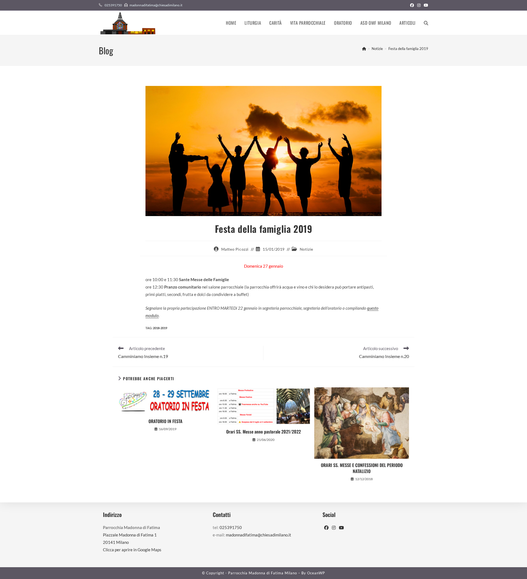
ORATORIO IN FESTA (165, 421)
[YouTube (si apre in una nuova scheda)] (425, 5)
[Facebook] (326, 528)
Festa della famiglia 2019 (408, 48)
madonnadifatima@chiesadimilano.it (156, 5)
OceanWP (316, 573)
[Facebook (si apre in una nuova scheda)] (412, 5)
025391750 (113, 5)
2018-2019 (160, 328)
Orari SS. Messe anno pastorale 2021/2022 (263, 432)
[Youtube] (341, 528)
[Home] (364, 48)
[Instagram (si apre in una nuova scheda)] (419, 5)
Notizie (306, 249)
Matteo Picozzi (235, 249)
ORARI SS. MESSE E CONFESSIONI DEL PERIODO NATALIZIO (362, 468)
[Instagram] (334, 528)
